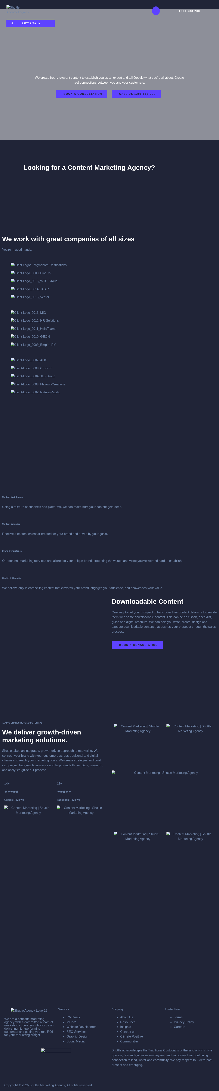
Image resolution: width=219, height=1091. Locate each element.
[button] (156, 10)
